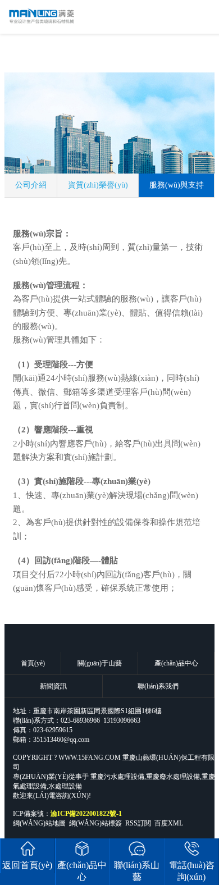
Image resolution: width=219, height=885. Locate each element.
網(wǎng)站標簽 (95, 823)
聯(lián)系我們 (158, 686)
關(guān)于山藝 (99, 663)
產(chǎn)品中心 (176, 663)
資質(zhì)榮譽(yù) (98, 185)
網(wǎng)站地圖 (39, 823)
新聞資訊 (53, 686)
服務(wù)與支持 (176, 185)
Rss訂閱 (138, 823)
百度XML (168, 823)
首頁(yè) (33, 663)
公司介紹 (31, 185)
